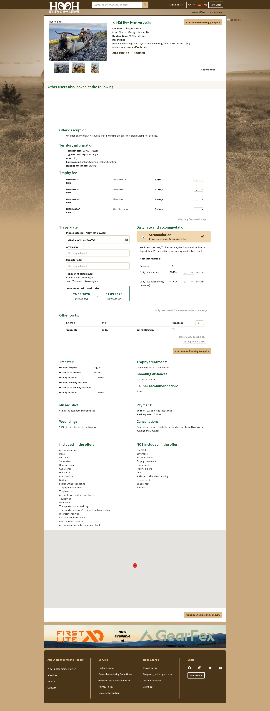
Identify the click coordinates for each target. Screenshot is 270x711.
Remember (139, 52)
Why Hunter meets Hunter (62, 668)
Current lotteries (152, 680)
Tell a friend (196, 675)
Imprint (52, 681)
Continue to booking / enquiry (203, 22)
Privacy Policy (105, 686)
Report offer (208, 69)
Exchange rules (106, 667)
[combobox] (98, 253)
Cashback (148, 686)
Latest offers (197, 12)
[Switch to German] (199, 4)
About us (52, 675)
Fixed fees (177, 322)
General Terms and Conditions (114, 680)
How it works (150, 667)
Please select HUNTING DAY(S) (86, 232)
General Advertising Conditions (115, 674)
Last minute (215, 12)
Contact (52, 687)
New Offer (215, 4)
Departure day (74, 259)
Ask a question (120, 52)
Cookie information (109, 692)
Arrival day (72, 246)
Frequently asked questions (157, 674)
